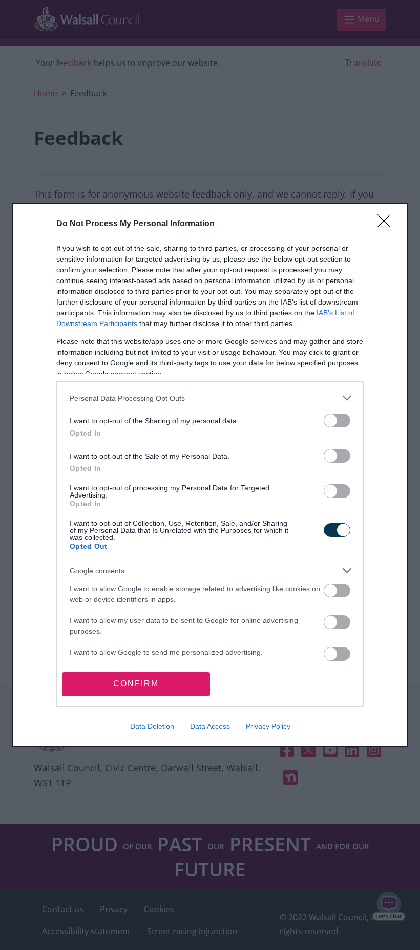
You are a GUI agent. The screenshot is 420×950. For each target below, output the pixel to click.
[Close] (387, 224)
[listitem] (210, 398)
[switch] (337, 420)
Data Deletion (152, 726)
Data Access (210, 726)
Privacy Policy (268, 726)
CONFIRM (136, 683)
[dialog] (210, 474)
